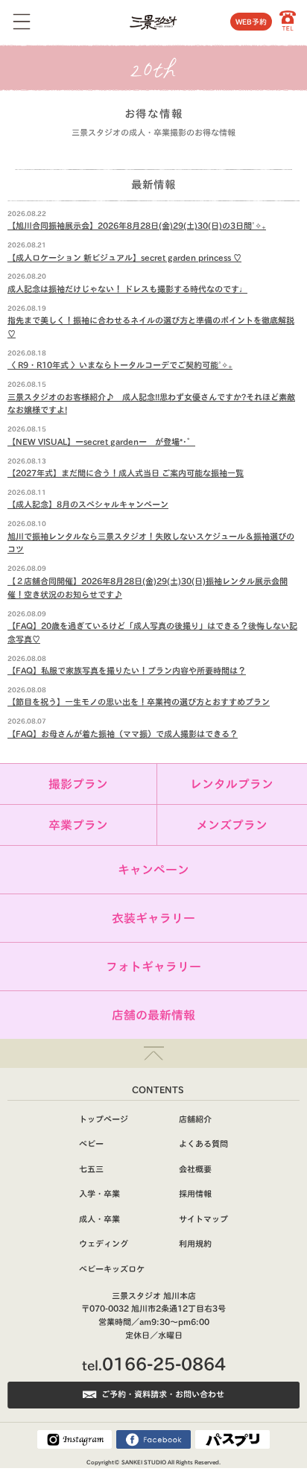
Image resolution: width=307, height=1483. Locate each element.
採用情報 (195, 1193)
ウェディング (103, 1243)
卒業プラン (78, 825)
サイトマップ (203, 1219)
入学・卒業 (99, 1193)
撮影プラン (78, 784)
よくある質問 (203, 1143)
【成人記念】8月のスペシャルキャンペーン (87, 504)
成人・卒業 (99, 1219)
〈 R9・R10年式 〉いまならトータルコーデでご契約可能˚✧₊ (119, 365)
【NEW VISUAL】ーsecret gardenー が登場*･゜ (101, 441)
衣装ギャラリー (153, 918)
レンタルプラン (231, 784)
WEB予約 (251, 21)
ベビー (91, 1143)
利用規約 (195, 1243)
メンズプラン (232, 825)
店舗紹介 (195, 1119)
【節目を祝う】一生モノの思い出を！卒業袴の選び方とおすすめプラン (138, 702)
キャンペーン (153, 870)
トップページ (103, 1119)
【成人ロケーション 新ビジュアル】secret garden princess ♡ (124, 257)
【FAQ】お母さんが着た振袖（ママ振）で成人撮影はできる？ (122, 734)
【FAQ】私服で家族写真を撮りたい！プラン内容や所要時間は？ (126, 670)
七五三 (91, 1169)
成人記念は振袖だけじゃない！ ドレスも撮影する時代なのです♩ (127, 289)
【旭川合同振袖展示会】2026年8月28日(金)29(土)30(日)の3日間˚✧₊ (136, 225)
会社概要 (195, 1169)
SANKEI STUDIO (143, 1462)
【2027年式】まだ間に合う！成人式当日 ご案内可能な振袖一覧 (125, 473)
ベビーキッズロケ (112, 1269)
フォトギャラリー (153, 967)
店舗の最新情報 (153, 1015)
